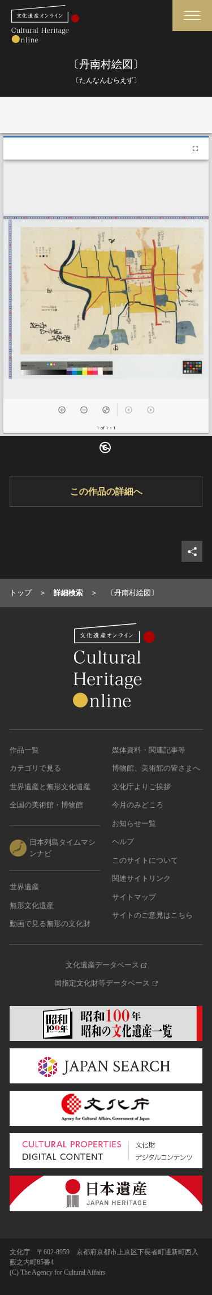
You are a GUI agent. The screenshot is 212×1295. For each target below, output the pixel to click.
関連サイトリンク (141, 878)
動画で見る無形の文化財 (50, 923)
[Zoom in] (62, 410)
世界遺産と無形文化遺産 (50, 786)
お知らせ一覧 (134, 823)
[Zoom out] (84, 410)
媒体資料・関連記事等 (148, 750)
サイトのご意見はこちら (152, 915)
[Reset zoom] (106, 410)
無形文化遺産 (32, 905)
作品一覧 (24, 750)
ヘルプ (123, 841)
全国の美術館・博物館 (46, 805)
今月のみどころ (137, 805)
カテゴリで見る (35, 768)
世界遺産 (24, 887)
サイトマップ (134, 897)
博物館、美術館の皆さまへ (156, 768)
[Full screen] (195, 148)
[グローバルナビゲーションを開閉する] (192, 15)
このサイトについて (145, 860)
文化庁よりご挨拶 (141, 786)
